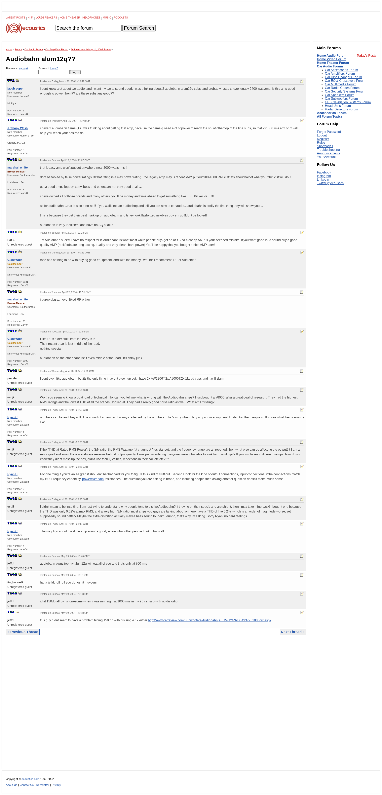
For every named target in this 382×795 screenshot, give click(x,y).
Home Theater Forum (333, 62)
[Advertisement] (125, 705)
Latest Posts (15, 17)
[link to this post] (18, 80)
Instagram (324, 176)
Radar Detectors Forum (341, 109)
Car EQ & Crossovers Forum (345, 80)
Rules (321, 142)
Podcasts (121, 17)
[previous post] (11, 120)
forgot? (54, 68)
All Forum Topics (330, 116)
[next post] (11, 80)
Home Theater (69, 17)
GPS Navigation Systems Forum (348, 102)
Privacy (56, 784)
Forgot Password (329, 131)
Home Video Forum (331, 59)
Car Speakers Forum (339, 95)
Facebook (324, 172)
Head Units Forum (338, 105)
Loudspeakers (46, 17)
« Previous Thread (22, 632)
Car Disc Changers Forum (343, 77)
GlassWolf (14, 259)
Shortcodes (325, 146)
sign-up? (23, 68)
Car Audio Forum (330, 66)
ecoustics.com (30, 778)
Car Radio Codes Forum (342, 88)
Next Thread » (293, 632)
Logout (322, 135)
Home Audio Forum (331, 55)
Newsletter (42, 784)
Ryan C (12, 417)
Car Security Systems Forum (345, 91)
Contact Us (27, 784)
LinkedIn (323, 179)
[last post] (13, 80)
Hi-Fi (30, 17)
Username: (17, 68)
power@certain (93, 479)
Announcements (328, 153)
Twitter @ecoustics (330, 183)
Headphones (91, 17)
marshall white (17, 167)
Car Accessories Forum (341, 70)
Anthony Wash (17, 128)
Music (107, 17)
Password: (48, 68)
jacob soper (15, 88)
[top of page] (8, 80)
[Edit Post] (302, 81)
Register (323, 139)
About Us (11, 784)
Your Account (326, 157)
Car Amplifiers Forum (340, 73)
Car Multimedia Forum (340, 84)
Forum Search (139, 28)
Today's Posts (366, 55)
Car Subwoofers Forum (341, 98)
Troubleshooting (328, 149)
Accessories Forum (332, 113)
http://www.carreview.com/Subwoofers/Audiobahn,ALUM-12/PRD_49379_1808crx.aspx (209, 620)
